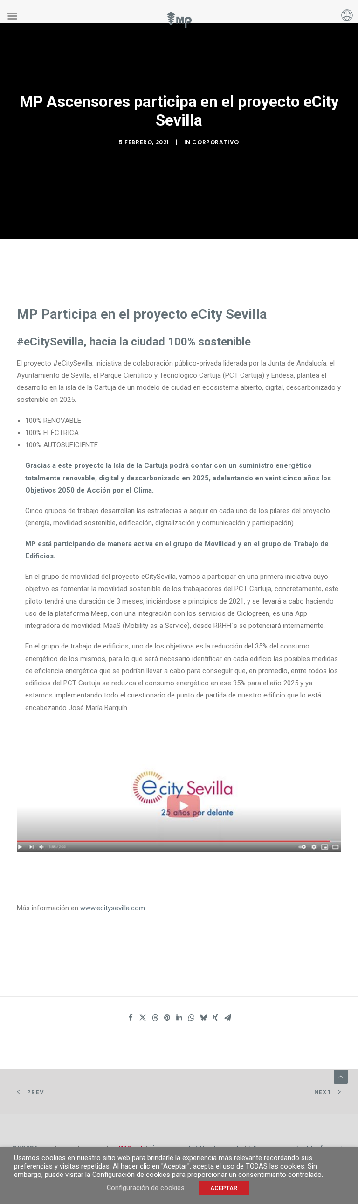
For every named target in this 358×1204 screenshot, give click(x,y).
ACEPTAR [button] (223, 1187)
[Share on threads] (154, 1017)
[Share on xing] (215, 1017)
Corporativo (215, 142)
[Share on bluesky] (203, 1017)
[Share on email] (227, 1017)
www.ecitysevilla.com (112, 908)
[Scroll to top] (341, 1076)
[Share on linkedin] (179, 1017)
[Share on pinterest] (166, 1017)
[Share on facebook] (130, 1017)
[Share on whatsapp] (191, 1017)
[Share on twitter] (142, 1017)
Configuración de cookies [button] (146, 1187)
